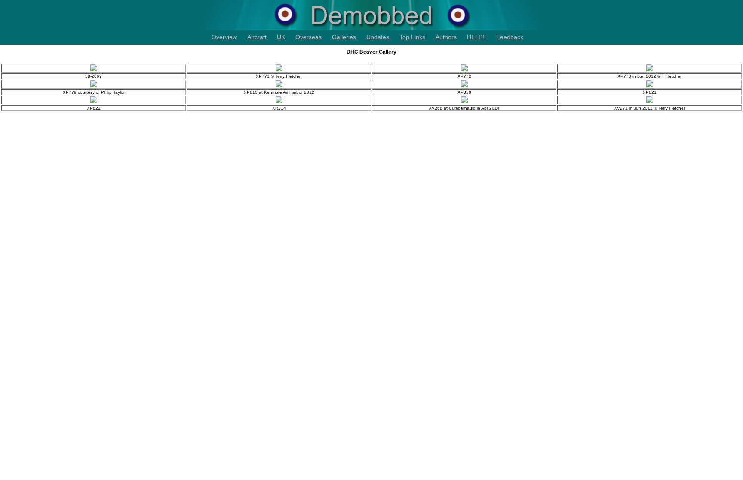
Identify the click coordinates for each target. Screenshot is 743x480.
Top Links (412, 37)
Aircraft (257, 37)
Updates (377, 37)
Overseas (308, 37)
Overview (224, 37)
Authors (446, 37)
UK (281, 37)
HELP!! (476, 37)
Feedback (509, 37)
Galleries (344, 37)
